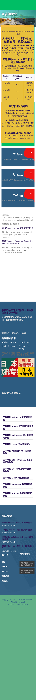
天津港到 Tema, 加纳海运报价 (16, 444)
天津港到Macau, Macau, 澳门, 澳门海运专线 (17, 228)
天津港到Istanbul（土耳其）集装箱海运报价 (17, 523)
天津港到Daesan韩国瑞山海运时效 (27, 571)
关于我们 (5, 566)
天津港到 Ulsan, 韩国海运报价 (16, 478)
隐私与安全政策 (22, 604)
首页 (3, 31)
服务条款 (11, 604)
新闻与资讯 (6, 576)
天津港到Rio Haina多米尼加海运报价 (27, 564)
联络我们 (5, 581)
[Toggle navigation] (31, 14)
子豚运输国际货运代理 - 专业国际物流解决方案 (17, 312)
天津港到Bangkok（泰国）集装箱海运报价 (17, 530)
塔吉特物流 (10, 14)
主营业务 (8, 31)
